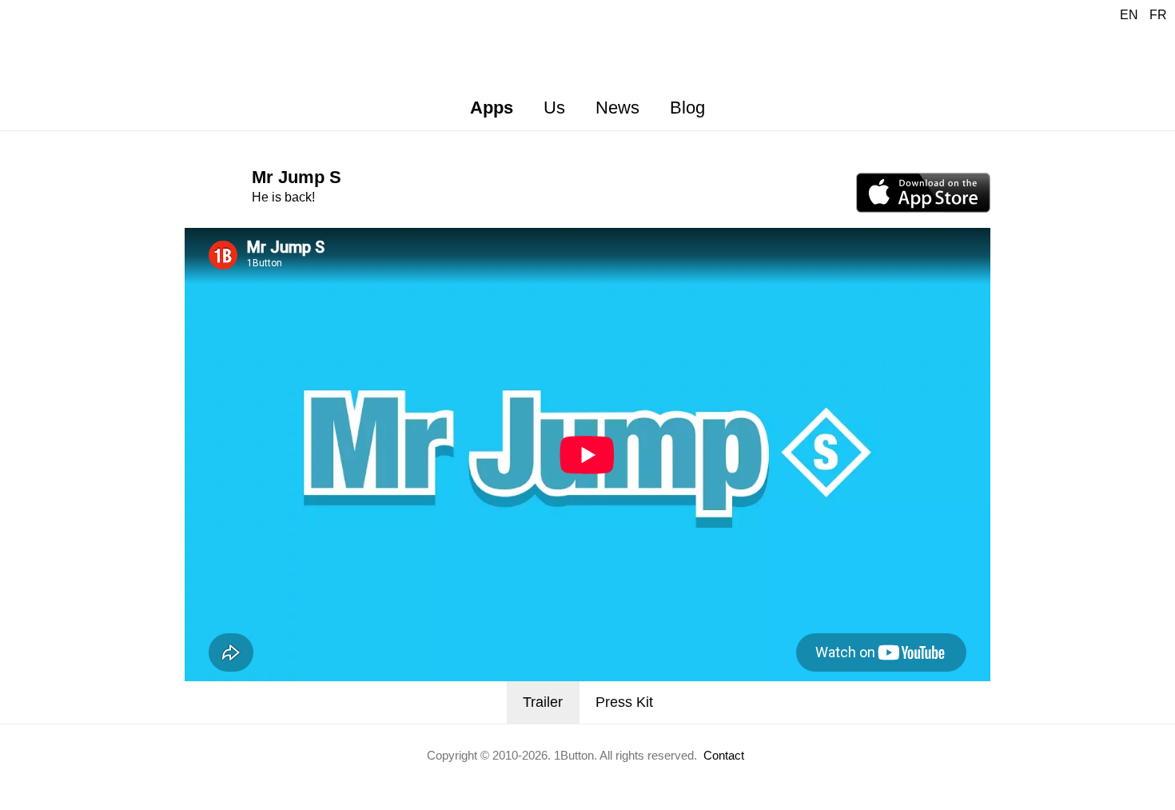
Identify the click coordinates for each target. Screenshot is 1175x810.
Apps (491, 108)
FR (1158, 15)
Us (554, 108)
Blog (687, 108)
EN (1129, 15)
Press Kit (624, 702)
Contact (723, 755)
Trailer (543, 702)
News (617, 108)
